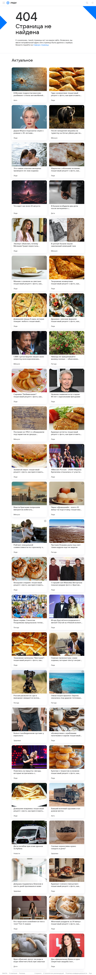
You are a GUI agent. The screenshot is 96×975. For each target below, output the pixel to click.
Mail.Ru (4, 973)
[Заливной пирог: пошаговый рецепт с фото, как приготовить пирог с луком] (29, 461)
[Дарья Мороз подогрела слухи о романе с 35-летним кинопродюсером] (29, 122)
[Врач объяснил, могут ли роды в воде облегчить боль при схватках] (29, 951)
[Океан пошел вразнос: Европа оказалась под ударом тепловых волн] (66, 687)
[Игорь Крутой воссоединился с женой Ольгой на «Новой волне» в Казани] (66, 612)
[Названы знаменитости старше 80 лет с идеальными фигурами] (66, 386)
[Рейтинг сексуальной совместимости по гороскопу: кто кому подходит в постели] (29, 537)
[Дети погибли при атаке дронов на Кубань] (29, 838)
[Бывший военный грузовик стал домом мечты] (66, 800)
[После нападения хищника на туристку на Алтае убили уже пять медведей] (66, 122)
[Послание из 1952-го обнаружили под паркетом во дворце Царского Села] (29, 424)
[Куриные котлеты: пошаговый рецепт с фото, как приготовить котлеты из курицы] (66, 424)
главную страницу (41, 45)
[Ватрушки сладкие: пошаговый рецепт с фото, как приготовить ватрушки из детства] (29, 574)
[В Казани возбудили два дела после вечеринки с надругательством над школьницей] (66, 198)
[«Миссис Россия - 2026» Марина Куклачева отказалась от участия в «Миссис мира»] (66, 461)
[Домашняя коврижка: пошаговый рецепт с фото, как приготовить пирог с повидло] (29, 800)
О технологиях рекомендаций (53, 973)
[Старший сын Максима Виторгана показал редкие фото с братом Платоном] (66, 574)
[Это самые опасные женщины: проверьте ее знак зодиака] (29, 160)
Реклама (22, 973)
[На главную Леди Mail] (12, 3)
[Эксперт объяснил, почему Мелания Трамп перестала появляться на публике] (29, 235)
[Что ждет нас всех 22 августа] (29, 198)
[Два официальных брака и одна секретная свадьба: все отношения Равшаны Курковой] (66, 951)
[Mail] (8, 3)
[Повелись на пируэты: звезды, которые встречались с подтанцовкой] (29, 763)
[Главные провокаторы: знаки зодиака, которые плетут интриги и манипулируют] (66, 650)
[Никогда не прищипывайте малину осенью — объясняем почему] (66, 348)
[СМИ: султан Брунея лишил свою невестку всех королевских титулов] (29, 348)
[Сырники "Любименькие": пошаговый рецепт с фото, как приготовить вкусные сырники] (29, 386)
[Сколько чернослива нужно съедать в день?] (66, 838)
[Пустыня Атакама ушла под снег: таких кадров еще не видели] (66, 537)
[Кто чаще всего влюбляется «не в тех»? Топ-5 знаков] (29, 913)
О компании (13, 973)
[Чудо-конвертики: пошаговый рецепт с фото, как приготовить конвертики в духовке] (66, 85)
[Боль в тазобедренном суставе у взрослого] (29, 725)
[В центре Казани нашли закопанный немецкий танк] (66, 235)
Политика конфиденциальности (76, 973)
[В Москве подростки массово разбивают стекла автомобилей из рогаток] (29, 85)
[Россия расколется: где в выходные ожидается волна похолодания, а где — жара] (29, 687)
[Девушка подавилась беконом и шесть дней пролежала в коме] (29, 876)
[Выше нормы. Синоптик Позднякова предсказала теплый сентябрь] (29, 612)
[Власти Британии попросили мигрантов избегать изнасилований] (29, 499)
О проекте (38, 973)
